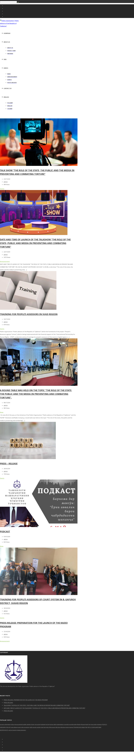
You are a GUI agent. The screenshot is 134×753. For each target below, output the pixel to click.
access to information (5, 724)
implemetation (60, 724)
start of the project (50, 727)
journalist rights (73, 724)
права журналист (21, 730)
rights (31, 727)
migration (99, 724)
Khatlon (79, 724)
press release (14, 727)
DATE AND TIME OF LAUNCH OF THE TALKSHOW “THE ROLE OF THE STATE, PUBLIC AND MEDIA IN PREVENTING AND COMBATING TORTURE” (35, 243)
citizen (32, 724)
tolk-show (62, 727)
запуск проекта (13, 730)
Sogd (42, 727)
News (1, 412)
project (19, 727)
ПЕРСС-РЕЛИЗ (91, 727)
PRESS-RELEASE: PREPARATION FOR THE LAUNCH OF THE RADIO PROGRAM (26, 700)
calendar (28, 724)
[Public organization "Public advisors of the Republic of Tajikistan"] (10, 26)
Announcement (5, 261)
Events (2, 189)
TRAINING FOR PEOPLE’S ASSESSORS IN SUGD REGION (29, 314)
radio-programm (25, 727)
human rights (53, 724)
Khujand (83, 724)
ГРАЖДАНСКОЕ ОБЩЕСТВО (80, 727)
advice (12, 724)
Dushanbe (42, 724)
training (71, 727)
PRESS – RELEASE (9, 463)
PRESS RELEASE (8, 702)
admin (6, 182)
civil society (37, 724)
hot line (47, 724)
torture (67, 727)
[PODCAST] (38, 526)
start (45, 727)
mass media (94, 724)
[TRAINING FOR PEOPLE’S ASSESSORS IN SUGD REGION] (28, 309)
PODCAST (5, 531)
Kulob (86, 724)
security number (37, 727)
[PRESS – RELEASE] (28, 458)
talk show (57, 727)
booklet (24, 724)
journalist (66, 724)
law (89, 724)
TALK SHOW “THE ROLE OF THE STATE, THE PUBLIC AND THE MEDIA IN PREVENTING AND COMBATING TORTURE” (37, 705)
